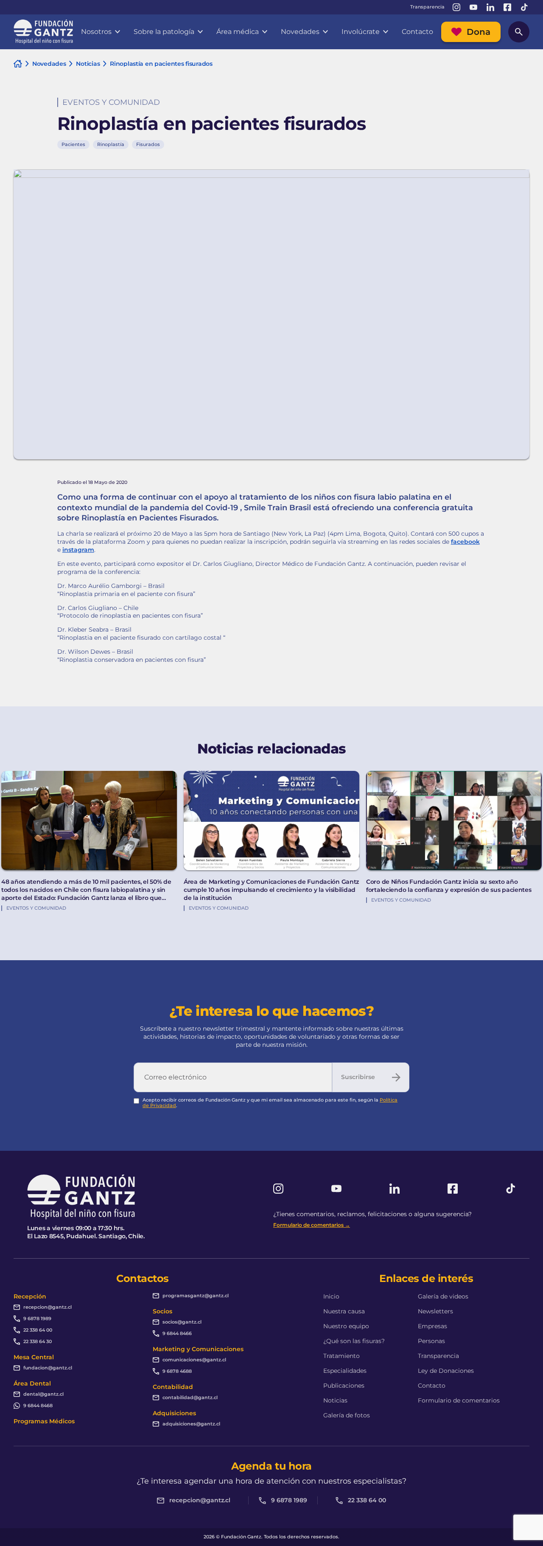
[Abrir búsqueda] (518, 31)
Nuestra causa (344, 1311)
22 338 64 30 (37, 1341)
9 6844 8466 (177, 1333)
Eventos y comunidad (111, 102)
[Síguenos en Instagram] (456, 7)
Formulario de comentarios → (311, 1225)
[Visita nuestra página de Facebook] (507, 7)
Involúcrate (360, 32)
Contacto (417, 32)
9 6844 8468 (38, 1405)
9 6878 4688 (177, 1371)
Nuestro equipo (346, 1326)
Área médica (237, 32)
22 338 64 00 (37, 1330)
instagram (78, 550)
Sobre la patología (164, 32)
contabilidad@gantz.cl (190, 1397)
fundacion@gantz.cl (47, 1368)
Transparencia (427, 7)
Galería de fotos (346, 1415)
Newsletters (435, 1311)
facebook (465, 541)
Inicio (331, 1296)
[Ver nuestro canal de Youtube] (473, 7)
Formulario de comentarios (459, 1400)
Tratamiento (341, 1356)
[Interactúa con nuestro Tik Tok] (524, 7)
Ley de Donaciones (446, 1371)
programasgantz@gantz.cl (195, 1296)
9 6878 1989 (37, 1318)
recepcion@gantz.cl (47, 1307)
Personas (431, 1341)
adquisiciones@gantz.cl (191, 1424)
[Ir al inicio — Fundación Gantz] (43, 32)
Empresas (432, 1326)
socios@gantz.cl (182, 1322)
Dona (478, 32)
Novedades (300, 32)
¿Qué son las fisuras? (354, 1341)
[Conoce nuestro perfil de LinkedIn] (490, 7)
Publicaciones (343, 1385)
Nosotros (96, 32)
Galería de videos (443, 1296)
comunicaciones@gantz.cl (194, 1360)
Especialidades (345, 1371)
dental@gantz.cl (43, 1394)
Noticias (335, 1400)
